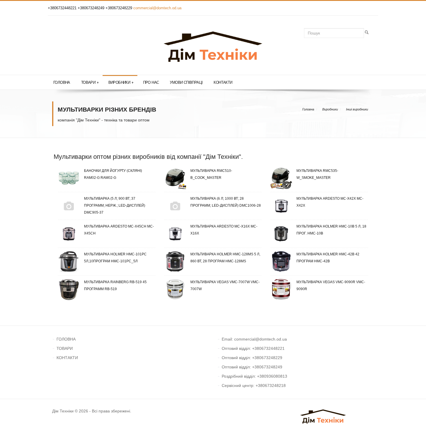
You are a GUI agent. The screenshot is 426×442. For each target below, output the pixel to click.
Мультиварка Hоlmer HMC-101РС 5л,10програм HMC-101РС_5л (115, 257)
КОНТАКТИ (67, 357)
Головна (61, 82)
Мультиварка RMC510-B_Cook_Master (211, 174)
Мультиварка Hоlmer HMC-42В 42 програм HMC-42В (327, 257)
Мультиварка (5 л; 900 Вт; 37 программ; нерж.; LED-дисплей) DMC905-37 (114, 205)
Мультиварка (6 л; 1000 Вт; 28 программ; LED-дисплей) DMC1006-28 (225, 202)
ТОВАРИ (65, 348)
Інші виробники (357, 109)
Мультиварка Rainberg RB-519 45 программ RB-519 (115, 285)
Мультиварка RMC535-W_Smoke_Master (317, 174)
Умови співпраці (186, 82)
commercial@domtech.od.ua (157, 8)
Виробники (121, 82)
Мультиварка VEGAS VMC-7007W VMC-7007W (225, 285)
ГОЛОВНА (66, 339)
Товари (90, 82)
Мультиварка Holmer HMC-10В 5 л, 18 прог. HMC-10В (331, 229)
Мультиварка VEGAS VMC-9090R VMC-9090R (330, 285)
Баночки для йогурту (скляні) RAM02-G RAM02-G (113, 174)
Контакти (223, 82)
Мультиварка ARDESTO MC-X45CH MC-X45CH (119, 229)
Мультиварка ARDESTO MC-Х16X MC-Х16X (223, 229)
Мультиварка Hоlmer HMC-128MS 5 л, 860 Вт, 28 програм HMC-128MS (225, 257)
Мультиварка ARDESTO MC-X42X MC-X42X (329, 202)
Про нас (151, 82)
